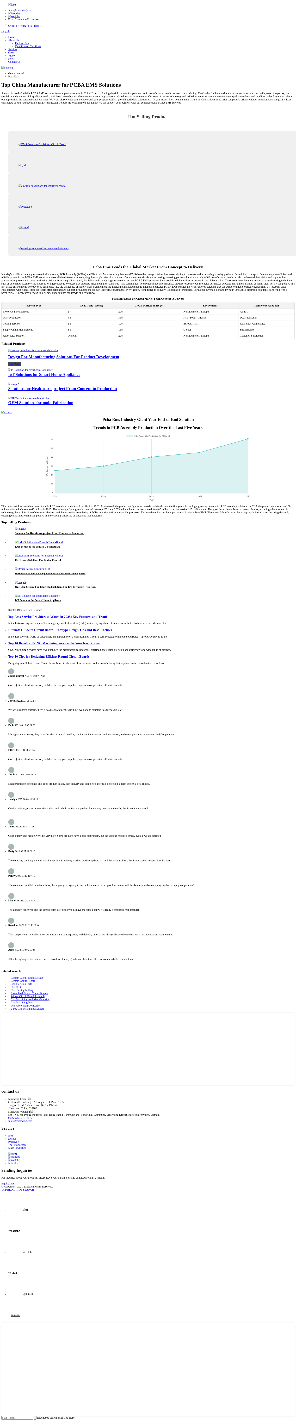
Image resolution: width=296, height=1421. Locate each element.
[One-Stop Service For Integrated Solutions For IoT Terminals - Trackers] (20, 582)
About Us (13, 40)
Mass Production (17, 1147)
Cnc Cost (16, 987)
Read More (15, 364)
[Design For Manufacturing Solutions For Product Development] (33, 350)
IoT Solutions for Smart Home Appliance (44, 374)
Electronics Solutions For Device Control (38, 560)
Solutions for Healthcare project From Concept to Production (62, 388)
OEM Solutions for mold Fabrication (40, 402)
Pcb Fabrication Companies (26, 1005)
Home (11, 37)
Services (12, 49)
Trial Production (17, 1144)
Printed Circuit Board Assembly (28, 996)
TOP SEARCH (25, 1189)
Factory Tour (22, 43)
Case (11, 52)
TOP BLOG (8, 1189)
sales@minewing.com (20, 10)
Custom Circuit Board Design (27, 977)
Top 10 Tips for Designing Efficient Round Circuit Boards (48, 656)
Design (12, 1138)
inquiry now (8, 1183)
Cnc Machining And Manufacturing (30, 999)
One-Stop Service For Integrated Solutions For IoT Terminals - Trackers (55, 587)
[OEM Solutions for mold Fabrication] (29, 398)
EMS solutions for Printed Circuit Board (37, 546)
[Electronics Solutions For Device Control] (39, 555)
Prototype (13, 1141)
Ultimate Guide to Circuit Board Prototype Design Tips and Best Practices (60, 630)
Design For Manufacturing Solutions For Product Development (63, 357)
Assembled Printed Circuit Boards (29, 993)
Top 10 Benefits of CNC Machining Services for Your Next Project (54, 643)
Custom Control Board (23, 980)
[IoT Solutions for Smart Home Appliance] (30, 369)
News (11, 58)
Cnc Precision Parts (21, 983)
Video (11, 55)
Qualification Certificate (28, 46)
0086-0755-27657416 (20, 1117)
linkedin (15, 1315)
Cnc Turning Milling (22, 990)
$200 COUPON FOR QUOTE (25, 26)
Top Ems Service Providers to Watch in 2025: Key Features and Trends (58, 616)
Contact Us (14, 61)
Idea (10, 1135)
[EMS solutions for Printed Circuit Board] (39, 542)
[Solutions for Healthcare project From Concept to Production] (13, 384)
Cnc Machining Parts (22, 1002)
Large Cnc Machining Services (27, 1008)
